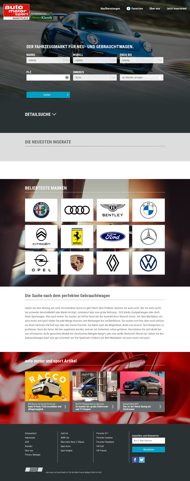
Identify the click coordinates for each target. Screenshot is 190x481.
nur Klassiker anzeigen (132, 77)
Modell (78, 54)
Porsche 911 (102, 433)
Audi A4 (64, 433)
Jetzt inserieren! (177, 8)
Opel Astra (66, 446)
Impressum (30, 437)
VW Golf (100, 446)
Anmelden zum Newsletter (145, 435)
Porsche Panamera (105, 442)
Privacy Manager (33, 454)
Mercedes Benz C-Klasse (72, 442)
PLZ (28, 72)
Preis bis (126, 54)
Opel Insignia (66, 450)
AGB (27, 442)
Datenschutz (31, 433)
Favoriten (135, 8)
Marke (30, 54)
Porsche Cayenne (104, 437)
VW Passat (101, 450)
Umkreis (78, 72)
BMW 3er (65, 437)
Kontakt (28, 446)
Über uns (154, 8)
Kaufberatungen (110, 8)
